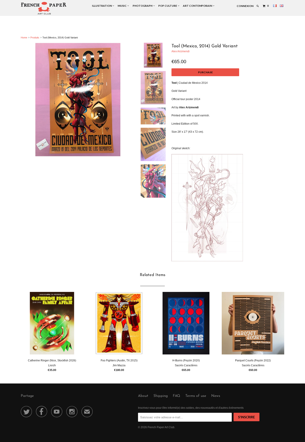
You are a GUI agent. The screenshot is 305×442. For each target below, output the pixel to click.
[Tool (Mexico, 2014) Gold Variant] (78, 100)
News (215, 396)
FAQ (176, 396)
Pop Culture (168, 5)
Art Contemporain (198, 5)
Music (122, 5)
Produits (34, 37)
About (143, 396)
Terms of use (195, 396)
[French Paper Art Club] (44, 8)
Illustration (102, 5)
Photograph (143, 5)
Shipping (160, 396)
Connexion (245, 6)
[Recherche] (258, 6)
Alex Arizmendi (180, 51)
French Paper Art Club (161, 427)
